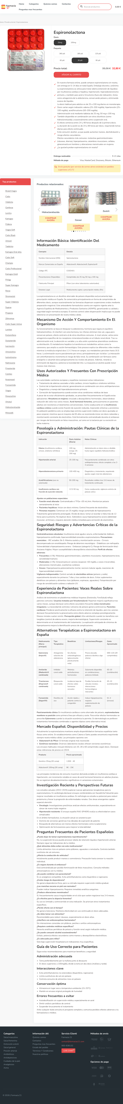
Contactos (66, 4)
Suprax (8, 307)
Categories (34, 4)
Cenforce (9, 207)
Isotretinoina (10, 357)
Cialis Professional (13, 268)
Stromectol (10, 296)
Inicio (1, 22)
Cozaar (78, 220)
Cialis (7, 196)
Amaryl (8, 401)
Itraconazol (10, 379)
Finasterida (10, 368)
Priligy (8, 279)
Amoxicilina (10, 351)
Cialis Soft (9, 257)
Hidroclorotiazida (12, 407)
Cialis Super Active (13, 324)
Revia (7, 290)
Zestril (106, 211)
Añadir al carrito (71, 74)
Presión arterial (10, 22)
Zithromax (9, 318)
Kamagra (9, 218)
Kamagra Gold (11, 274)
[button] (50, 219)
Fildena (8, 224)
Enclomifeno (10, 335)
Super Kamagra (12, 285)
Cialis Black (10, 235)
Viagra (8, 390)
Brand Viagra (11, 191)
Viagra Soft (10, 229)
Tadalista (9, 246)
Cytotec (8, 374)
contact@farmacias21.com (73, 1041)
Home (21, 4)
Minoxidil (9, 412)
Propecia (9, 313)
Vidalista (9, 202)
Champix (9, 263)
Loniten (8, 329)
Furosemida (10, 385)
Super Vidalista (12, 302)
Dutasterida (10, 340)
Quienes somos (50, 4)
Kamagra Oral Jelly (13, 252)
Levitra (8, 213)
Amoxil (8, 241)
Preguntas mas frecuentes (30, 9)
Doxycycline (10, 396)
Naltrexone (10, 363)
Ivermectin (10, 346)
